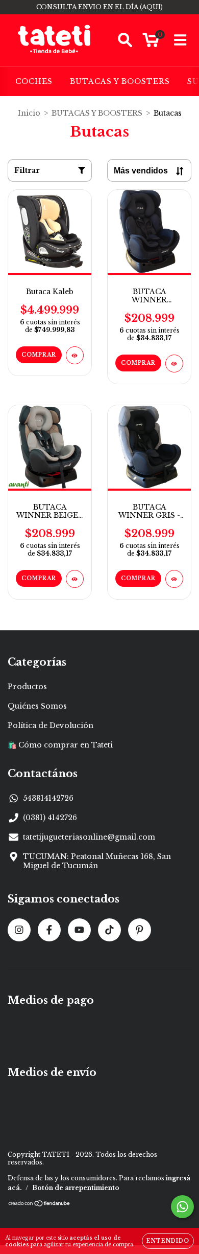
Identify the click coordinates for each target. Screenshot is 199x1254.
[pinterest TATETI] (139, 929)
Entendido (167, 1241)
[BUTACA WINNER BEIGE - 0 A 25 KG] (75, 579)
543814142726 (48, 798)
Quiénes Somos (37, 706)
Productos (27, 686)
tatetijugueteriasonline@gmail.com (89, 837)
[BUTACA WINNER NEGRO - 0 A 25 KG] (174, 363)
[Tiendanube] (39, 1204)
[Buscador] (125, 40)
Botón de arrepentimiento (75, 1188)
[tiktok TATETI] (109, 929)
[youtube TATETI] (79, 929)
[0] (150, 43)
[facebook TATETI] (49, 929)
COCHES (34, 81)
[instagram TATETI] (19, 929)
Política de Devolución (50, 725)
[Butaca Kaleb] (75, 355)
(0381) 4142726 (50, 817)
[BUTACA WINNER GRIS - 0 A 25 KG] (174, 579)
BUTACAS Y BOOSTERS (120, 81)
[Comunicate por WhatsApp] (182, 1206)
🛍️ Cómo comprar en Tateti (60, 745)
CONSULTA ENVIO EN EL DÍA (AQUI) (99, 7)
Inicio (29, 113)
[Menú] (180, 40)
